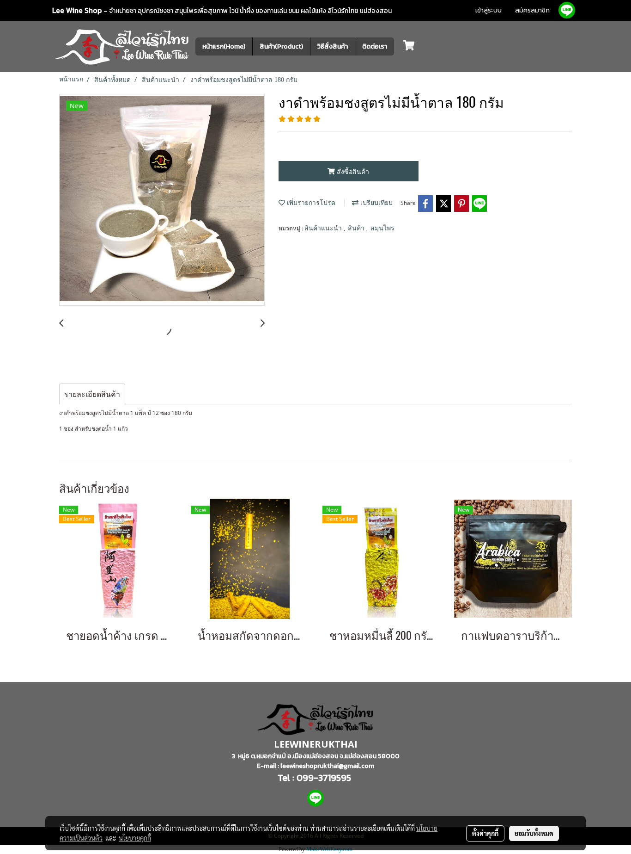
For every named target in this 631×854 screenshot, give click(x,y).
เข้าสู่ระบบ (488, 10)
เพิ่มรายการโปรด (310, 202)
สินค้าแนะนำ (324, 228)
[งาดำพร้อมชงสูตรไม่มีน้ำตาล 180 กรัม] (162, 200)
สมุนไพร (382, 228)
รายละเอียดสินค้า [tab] (92, 394)
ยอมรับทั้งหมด (534, 833)
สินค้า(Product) (281, 46)
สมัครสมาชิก (532, 10)
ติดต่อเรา (374, 46)
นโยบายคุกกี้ (135, 838)
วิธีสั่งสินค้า (332, 46)
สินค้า (357, 228)
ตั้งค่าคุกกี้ (485, 833)
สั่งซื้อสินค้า (352, 171)
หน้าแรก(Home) (223, 46)
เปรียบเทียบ (375, 202)
